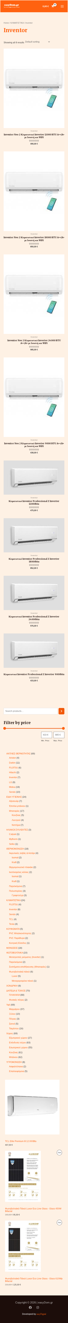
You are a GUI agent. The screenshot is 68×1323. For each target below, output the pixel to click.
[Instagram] (37, 1307)
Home (6, 23)
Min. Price (45, 741)
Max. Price (57, 741)
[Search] (61, 711)
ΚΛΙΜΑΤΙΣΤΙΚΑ (17, 23)
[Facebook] (30, 1307)
